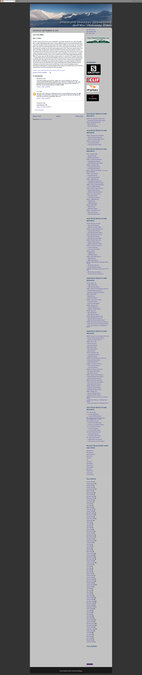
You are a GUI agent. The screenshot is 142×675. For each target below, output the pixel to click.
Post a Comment (39, 110)
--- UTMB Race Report (92, 203)
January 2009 (90, 599)
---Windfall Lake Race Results (94, 389)
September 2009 (91, 584)
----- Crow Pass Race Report (94, 430)
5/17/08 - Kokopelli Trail (93, 352)
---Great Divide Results (92, 361)
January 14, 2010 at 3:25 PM (44, 107)
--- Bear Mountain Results (93, 236)
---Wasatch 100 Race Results (94, 395)
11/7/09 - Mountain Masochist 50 (95, 316)
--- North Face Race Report (93, 214)
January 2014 (90, 494)
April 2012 (89, 527)
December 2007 (90, 623)
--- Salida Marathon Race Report (95, 163)
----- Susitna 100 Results (93, 414)
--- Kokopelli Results (92, 356)
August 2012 (90, 520)
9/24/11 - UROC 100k (92, 205)
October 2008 (90, 605)
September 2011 (91, 540)
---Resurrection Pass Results (94, 384)
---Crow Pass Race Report (93, 303)
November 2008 (90, 603)
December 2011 (90, 535)
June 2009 (89, 590)
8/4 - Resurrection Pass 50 (93, 437)
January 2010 (90, 577)
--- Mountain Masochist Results (94, 318)
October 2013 (90, 500)
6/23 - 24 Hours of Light (92, 421)
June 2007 (89, 634)
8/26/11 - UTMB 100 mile (93, 199)
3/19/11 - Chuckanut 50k (93, 165)
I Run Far (89, 458)
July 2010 (89, 566)
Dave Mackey (90, 452)
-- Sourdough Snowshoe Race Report (96, 120)
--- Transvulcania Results (93, 142)
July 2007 (89, 632)
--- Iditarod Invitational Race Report (95, 139)
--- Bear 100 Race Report (93, 314)
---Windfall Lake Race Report (94, 387)
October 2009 (90, 583)
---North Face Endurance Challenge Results (97, 323)
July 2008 (89, 610)
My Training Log (91, 29)
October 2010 (90, 560)
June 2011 (89, 546)
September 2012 (91, 518)
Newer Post (37, 116)
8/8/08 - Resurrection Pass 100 (94, 380)
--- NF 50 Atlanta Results (93, 265)
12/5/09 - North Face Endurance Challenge (97, 321)
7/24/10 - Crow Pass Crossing (94, 245)
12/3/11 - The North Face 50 (93, 210)
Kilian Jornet (90, 465)
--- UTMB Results (91, 201)
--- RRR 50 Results (91, 258)
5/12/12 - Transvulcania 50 (93, 141)
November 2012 (90, 514)
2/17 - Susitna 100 (91, 412)
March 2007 (89, 640)
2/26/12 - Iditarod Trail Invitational (95, 135)
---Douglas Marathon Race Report (95, 376)
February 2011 (90, 553)
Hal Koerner (90, 456)
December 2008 (90, 601)
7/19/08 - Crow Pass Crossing (94, 363)
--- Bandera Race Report (93, 157)
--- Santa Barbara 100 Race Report (95, 182)
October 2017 (90, 481)
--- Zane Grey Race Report (93, 177)
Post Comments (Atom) (46, 119)
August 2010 (90, 564)
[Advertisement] (94, 52)
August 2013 (90, 502)
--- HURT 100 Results (92, 285)
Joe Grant (89, 461)
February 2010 (90, 575)
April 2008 (89, 616)
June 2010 (89, 568)
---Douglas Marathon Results (94, 378)
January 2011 (90, 555)
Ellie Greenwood (91, 454)
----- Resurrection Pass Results (94, 439)
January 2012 (90, 533)
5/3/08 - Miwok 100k (91, 347)
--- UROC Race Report (92, 208)
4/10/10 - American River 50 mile (95, 229)
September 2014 (91, 489)
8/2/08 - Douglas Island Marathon (95, 374)
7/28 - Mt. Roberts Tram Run (94, 432)
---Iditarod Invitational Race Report (95, 292)
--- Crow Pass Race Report (93, 197)
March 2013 (89, 507)
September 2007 (91, 629)
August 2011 (90, 542)
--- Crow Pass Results (92, 195)
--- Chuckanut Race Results (93, 166)
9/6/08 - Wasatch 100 (92, 391)
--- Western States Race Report (94, 192)
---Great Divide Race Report (93, 360)
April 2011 (89, 549)
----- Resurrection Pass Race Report (95, 441)
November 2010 (90, 559)
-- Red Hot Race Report (92, 126)
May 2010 (89, 570)
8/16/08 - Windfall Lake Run (93, 385)
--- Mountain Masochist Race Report (96, 320)
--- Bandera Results (91, 155)
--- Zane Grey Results (92, 175)
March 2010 (89, 573)
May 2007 (89, 636)
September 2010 (91, 562)
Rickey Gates (90, 470)
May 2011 (89, 548)
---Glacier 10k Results (92, 345)
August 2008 (90, 608)
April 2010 (89, 572)
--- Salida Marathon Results (93, 161)
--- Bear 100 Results (91, 312)
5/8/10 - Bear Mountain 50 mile (94, 234)
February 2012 (90, 531)
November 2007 (90, 625)
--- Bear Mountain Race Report (94, 238)
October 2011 (90, 538)
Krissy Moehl (90, 467)
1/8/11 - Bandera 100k (92, 154)
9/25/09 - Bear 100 (91, 310)
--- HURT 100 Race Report (93, 287)
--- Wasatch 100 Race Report (94, 309)
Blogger (80, 671)
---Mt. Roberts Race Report (93, 371)
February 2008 (90, 619)
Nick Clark (89, 469)
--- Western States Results (93, 190)
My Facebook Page (91, 31)
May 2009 (89, 592)
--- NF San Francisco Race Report (95, 273)
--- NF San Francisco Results (94, 272)
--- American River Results (93, 230)
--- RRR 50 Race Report (92, 260)
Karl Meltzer (90, 463)
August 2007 (90, 630)
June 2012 (89, 524)
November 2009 (90, 581)
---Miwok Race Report (92, 298)
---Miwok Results (91, 296)
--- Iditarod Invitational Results (94, 137)
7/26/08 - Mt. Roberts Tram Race (95, 369)
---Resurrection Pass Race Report (95, 382)
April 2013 (89, 505)
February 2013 (90, 509)
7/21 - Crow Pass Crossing (93, 426)
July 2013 (89, 503)
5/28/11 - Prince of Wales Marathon (95, 184)
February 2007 (90, 641)
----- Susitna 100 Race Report (94, 416)
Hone (38, 91)
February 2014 (90, 492)
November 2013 (90, 498)
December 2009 (90, 579)
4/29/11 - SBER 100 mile (93, 179)
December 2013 (90, 496)
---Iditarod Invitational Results (94, 290)
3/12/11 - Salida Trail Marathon (94, 159)
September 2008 (91, 607)
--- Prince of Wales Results (93, 186)
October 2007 (90, 627)
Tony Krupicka (90, 474)
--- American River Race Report (94, 232)
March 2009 (89, 595)
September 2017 (91, 483)
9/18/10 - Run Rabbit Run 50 (94, 256)
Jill (87, 459)
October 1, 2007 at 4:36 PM (43, 98)
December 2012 (90, 513)
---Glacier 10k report (92, 343)
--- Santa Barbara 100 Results (94, 181)
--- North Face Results (92, 212)
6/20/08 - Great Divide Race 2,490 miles (96, 358)
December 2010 (90, 557)
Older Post (79, 116)
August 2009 (90, 586)
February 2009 (90, 597)
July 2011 (89, 544)
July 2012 (89, 522)
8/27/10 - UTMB (90, 251)
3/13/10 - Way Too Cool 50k (93, 223)
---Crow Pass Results (92, 301)
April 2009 (89, 594)
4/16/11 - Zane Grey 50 (92, 173)
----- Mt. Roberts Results (93, 434)
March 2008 (89, 618)
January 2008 (90, 621)
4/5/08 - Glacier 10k (91, 341)
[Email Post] (50, 72)
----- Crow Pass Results (92, 428)
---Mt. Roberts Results (92, 373)
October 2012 (90, 516)
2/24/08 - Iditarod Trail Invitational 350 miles (98, 336)
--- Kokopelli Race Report (93, 354)
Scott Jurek (89, 472)
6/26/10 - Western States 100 (94, 240)
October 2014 (90, 487)
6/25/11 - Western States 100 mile (95, 188)
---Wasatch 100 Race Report (93, 393)
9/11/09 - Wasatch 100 (92, 305)
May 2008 (89, 614)
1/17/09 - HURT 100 (91, 283)
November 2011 (90, 537)
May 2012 (89, 526)
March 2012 (89, 529)
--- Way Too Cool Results (93, 225)
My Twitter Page (91, 33)
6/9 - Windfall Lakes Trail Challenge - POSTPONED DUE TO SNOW (96, 418)
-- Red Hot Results (91, 124)
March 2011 (89, 551)
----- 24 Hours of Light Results (94, 422)
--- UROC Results (91, 206)
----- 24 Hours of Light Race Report (95, 424)
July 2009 (89, 588)
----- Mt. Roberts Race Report (94, 435)
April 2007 (89, 638)
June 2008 (89, 612)
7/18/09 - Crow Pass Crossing (94, 299)
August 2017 (90, 485)
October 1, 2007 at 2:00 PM (43, 86)
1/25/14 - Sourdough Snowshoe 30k (96, 118)
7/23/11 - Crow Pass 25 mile (94, 194)
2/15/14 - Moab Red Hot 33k (93, 122)
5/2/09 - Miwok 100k (91, 294)
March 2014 (89, 490)
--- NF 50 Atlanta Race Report (94, 267)
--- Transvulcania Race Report (94, 144)
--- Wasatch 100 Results (92, 307)
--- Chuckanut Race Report (93, 168)
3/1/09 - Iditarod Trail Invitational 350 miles (97, 288)
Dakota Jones (90, 450)
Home (58, 116)
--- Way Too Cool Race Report (94, 227)
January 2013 (90, 511)
